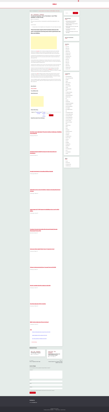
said (37, 73)
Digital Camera (68, 96)
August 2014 (68, 57)
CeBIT (67, 87)
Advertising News (68, 76)
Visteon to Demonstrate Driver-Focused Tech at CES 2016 (43, 267)
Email (31, 383)
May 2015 (67, 48)
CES (31, 329)
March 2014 (68, 65)
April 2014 (67, 64)
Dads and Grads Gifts (69, 95)
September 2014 (68, 56)
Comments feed (68, 164)
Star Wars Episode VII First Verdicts (38, 303)
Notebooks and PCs (69, 131)
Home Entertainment (69, 106)
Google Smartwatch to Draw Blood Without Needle (41, 171)
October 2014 (68, 54)
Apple (32, 351)
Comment (31, 369)
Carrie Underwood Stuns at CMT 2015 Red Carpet (54, 354)
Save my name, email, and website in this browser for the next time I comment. (42, 390)
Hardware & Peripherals (69, 103)
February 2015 (68, 53)
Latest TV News (50, 351)
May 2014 (67, 62)
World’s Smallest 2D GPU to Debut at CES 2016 (40, 285)
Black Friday (68, 84)
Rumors (67, 140)
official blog (50, 69)
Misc (66, 123)
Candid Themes (63, 409)
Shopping (67, 142)
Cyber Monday (68, 93)
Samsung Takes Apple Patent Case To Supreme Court (42, 249)
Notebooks (67, 129)
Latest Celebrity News (69, 114)
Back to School (68, 82)
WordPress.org (68, 165)
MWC (67, 126)
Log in (67, 161)
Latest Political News (69, 117)
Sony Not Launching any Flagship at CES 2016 (39, 338)
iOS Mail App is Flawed (35, 352)
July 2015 (67, 46)
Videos (67, 153)
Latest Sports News (69, 118)
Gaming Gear (68, 101)
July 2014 (67, 59)
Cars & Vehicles (68, 85)
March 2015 (68, 51)
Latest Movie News (69, 115)
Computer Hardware (69, 92)
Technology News (36, 14)
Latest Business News (69, 112)
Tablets (67, 147)
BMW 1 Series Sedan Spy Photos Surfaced (39, 322)
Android (67, 79)
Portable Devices (68, 136)
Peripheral (67, 134)
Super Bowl (67, 145)
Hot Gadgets (68, 107)
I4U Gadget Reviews (69, 109)
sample (37, 354)
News (32, 14)
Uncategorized (42, 14)
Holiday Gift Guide (68, 104)
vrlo (54, 4)
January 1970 (68, 68)
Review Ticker (68, 137)
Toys (66, 150)
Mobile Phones (68, 125)
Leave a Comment (33, 88)
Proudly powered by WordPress (49, 409)
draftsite (37, 19)
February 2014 (68, 67)
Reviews (67, 139)
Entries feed (68, 162)
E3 (66, 98)
